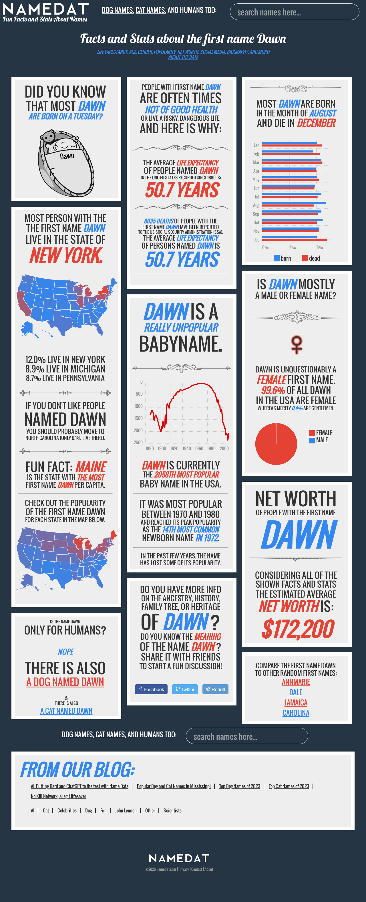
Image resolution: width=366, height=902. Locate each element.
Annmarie (296, 682)
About (208, 869)
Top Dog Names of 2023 (239, 786)
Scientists (173, 810)
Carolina (296, 712)
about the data (183, 56)
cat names (150, 10)
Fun (103, 810)
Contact (196, 869)
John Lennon (126, 810)
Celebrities (67, 810)
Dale (295, 692)
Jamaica (296, 702)
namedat (163, 869)
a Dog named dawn (65, 681)
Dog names (117, 10)
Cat (46, 810)
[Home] (179, 860)
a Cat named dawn (66, 710)
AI (32, 810)
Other (150, 810)
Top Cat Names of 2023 (289, 786)
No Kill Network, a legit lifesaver (58, 796)
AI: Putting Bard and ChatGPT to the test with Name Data (79, 786)
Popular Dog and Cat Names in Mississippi (174, 786)
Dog (88, 810)
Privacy (183, 869)
